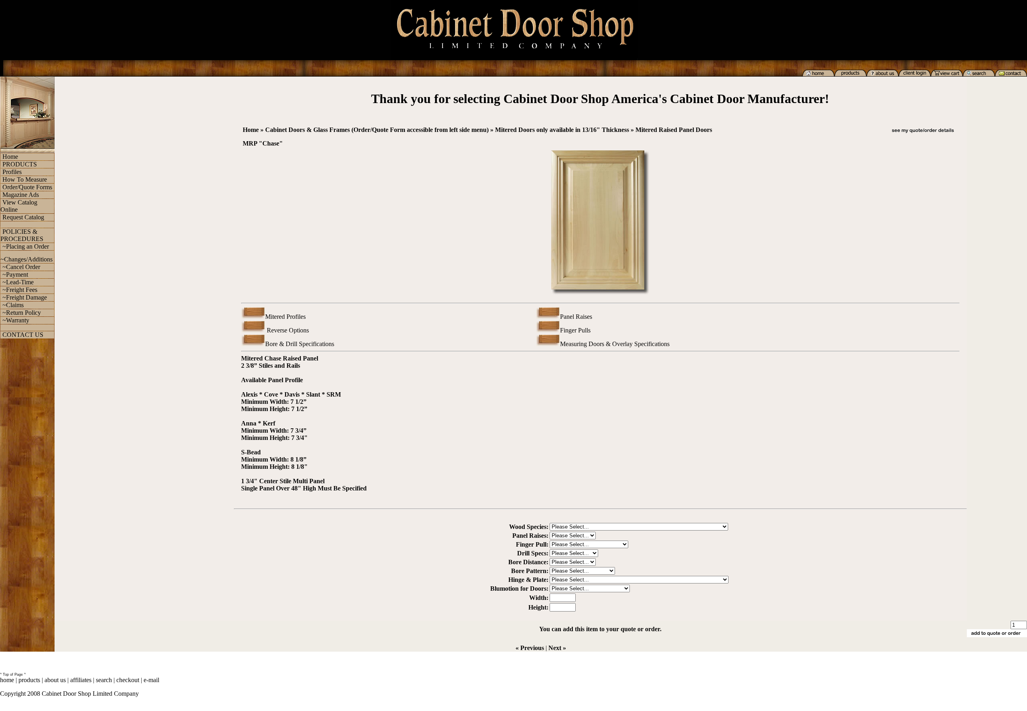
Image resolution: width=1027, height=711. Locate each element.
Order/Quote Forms (27, 187)
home (7, 680)
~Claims (13, 305)
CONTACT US (22, 334)
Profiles (12, 171)
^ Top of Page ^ (13, 675)
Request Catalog (23, 217)
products (29, 680)
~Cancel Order (21, 266)
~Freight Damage (24, 297)
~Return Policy (21, 312)
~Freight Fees (19, 289)
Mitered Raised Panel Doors (673, 129)
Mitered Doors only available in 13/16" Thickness (562, 129)
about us (55, 680)
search (104, 680)
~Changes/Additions (26, 259)
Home (10, 156)
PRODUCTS (19, 164)
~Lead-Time (18, 282)
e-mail (151, 680)
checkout (127, 680)
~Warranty (15, 320)
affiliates (80, 680)
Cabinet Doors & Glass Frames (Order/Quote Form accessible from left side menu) (377, 129)
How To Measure (24, 179)
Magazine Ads (20, 194)
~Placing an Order (25, 246)
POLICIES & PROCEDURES (21, 235)
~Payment (15, 274)
